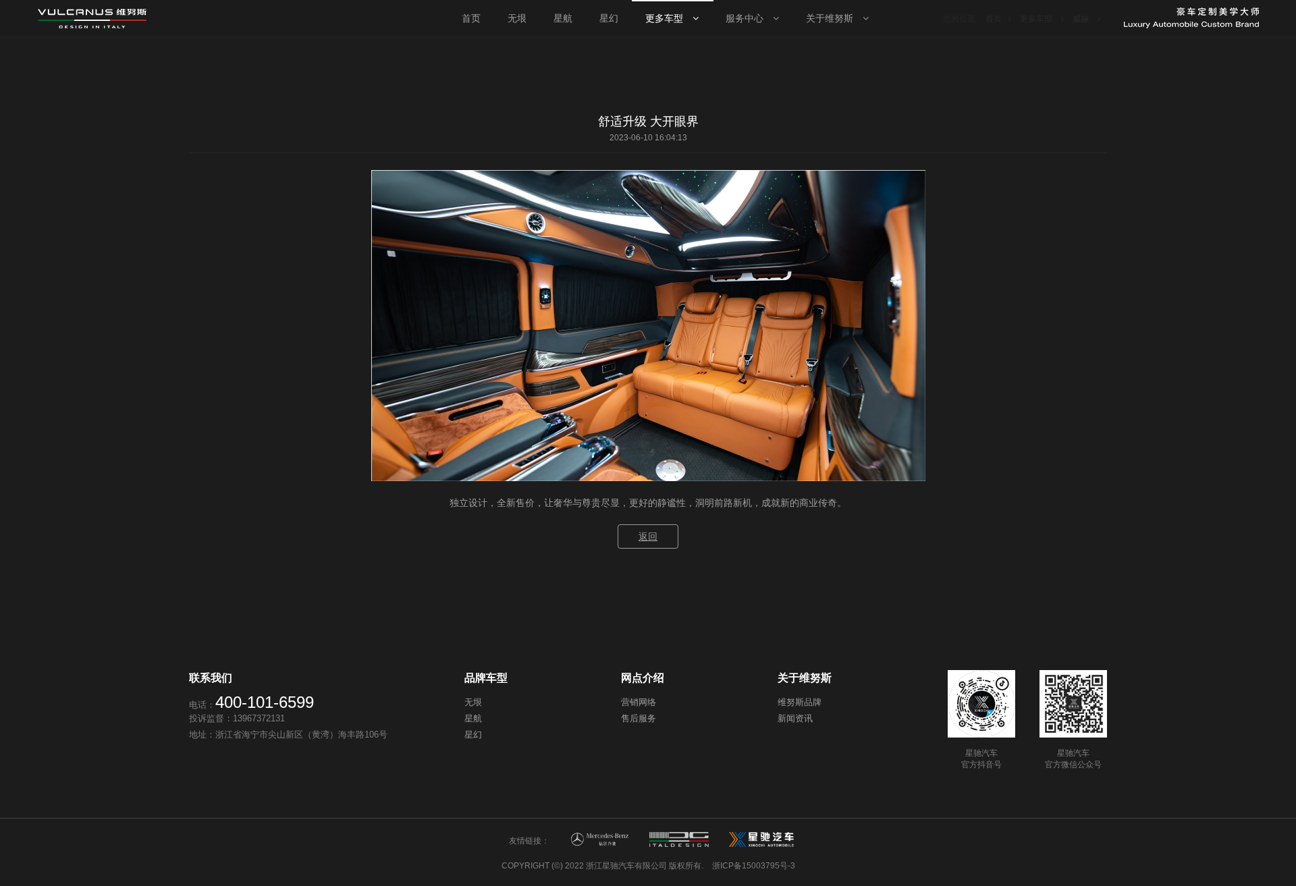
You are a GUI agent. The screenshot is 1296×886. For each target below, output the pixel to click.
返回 (648, 536)
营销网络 (638, 702)
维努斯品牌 (799, 702)
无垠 (473, 702)
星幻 (473, 734)
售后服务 (638, 718)
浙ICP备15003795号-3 (753, 865)
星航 (473, 718)
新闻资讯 (795, 718)
